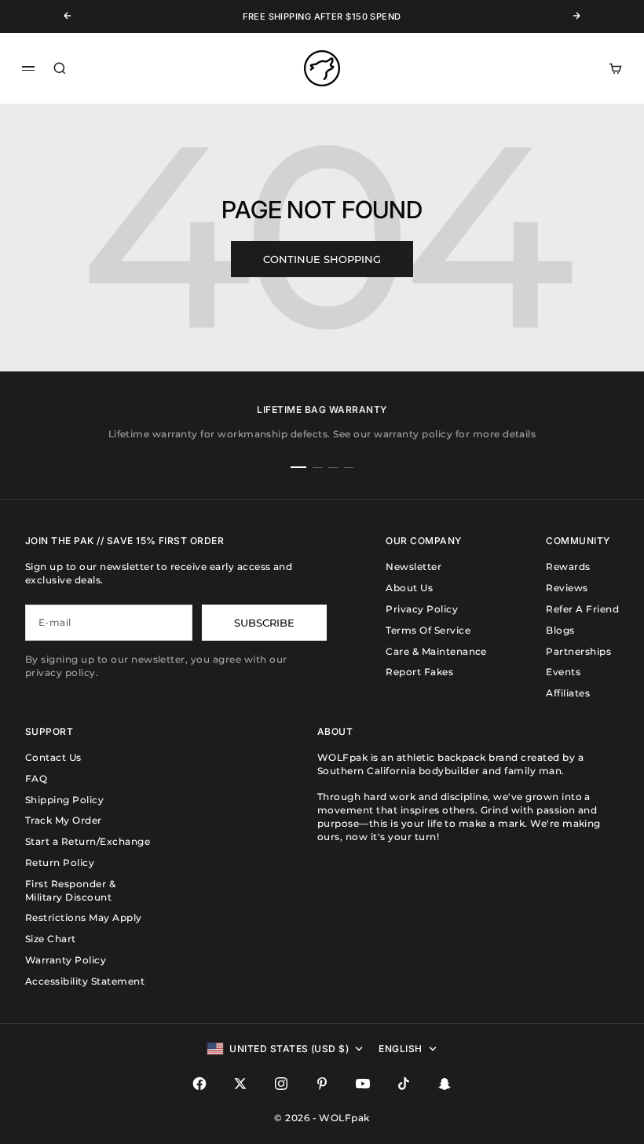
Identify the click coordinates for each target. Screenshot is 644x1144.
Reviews (566, 588)
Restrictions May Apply (83, 917)
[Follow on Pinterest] (322, 1083)
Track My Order (63, 820)
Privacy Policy (422, 609)
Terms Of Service (428, 630)
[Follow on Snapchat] (444, 1083)
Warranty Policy (65, 960)
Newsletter (413, 566)
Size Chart (50, 939)
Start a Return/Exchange (87, 841)
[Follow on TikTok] (404, 1083)
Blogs (560, 630)
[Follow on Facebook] (199, 1083)
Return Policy (59, 862)
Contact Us (53, 757)
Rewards (568, 566)
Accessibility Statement (85, 981)
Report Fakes (419, 672)
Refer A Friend (582, 609)
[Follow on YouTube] (363, 1083)
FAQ (36, 778)
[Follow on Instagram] (281, 1083)
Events (563, 672)
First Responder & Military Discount (70, 890)
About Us (409, 588)
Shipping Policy (64, 800)
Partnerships (578, 651)
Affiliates (568, 693)
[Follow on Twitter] (240, 1083)
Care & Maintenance (436, 651)
